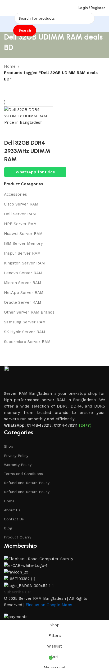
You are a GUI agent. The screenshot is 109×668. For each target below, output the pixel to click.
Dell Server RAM (20, 214)
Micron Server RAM (22, 282)
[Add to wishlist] (40, 132)
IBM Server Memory (23, 243)
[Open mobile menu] (6, 8)
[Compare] (10, 132)
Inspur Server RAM (22, 253)
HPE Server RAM (20, 223)
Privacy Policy (16, 455)
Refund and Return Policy (26, 483)
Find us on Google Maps (49, 604)
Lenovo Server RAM (23, 273)
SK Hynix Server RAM (24, 331)
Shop (8, 446)
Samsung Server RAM (25, 322)
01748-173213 (39, 425)
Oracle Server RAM (22, 302)
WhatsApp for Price (35, 172)
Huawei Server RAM (23, 233)
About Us (12, 510)
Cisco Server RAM (21, 204)
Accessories (15, 194)
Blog (8, 528)
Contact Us (14, 519)
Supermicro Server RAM (27, 341)
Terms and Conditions (23, 474)
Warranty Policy (17, 465)
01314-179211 (66, 425)
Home (10, 66)
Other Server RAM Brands (29, 312)
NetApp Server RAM (23, 292)
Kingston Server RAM (24, 263)
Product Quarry (17, 537)
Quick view (25, 132)
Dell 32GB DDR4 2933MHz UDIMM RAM (27, 151)
